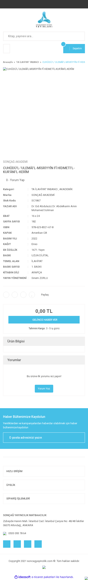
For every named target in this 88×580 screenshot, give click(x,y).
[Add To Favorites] (32, 295)
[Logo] (44, 19)
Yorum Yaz (44, 388)
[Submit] (80, 437)
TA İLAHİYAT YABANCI (45, 189)
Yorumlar (14, 360)
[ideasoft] (22, 577)
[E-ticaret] (43, 577)
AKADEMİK (66, 189)
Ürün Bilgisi (16, 341)
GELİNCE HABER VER (44, 319)
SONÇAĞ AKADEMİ (15, 161)
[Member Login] (6, 48)
